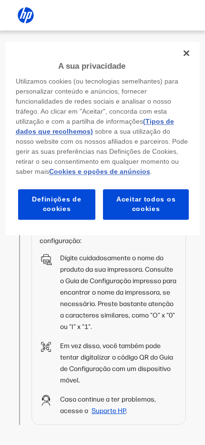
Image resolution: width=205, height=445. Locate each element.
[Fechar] (186, 53)
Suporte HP (109, 411)
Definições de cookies (56, 204)
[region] (102, 138)
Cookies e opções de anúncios (99, 172)
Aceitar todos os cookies (145, 204)
